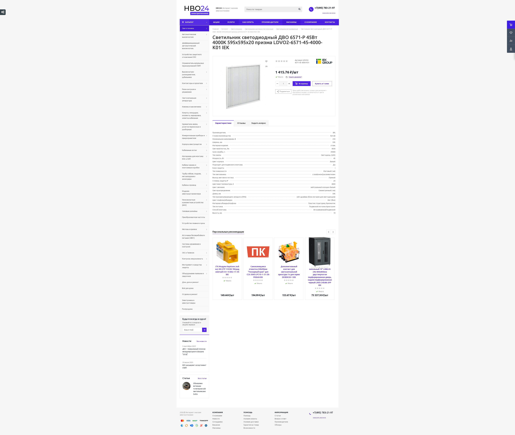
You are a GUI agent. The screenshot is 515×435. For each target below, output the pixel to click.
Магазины (291, 22)
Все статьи (202, 378)
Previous (329, 232)
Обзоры (278, 425)
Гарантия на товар (251, 425)
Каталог (189, 22)
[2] (279, 61)
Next (333, 232)
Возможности (249, 428)
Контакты (330, 22)
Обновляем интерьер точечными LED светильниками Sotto (199, 388)
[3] (281, 61)
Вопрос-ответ (280, 419)
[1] (276, 61)
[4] (284, 61)
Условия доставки (251, 422)
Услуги (231, 22)
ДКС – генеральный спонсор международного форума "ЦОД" (193, 351)
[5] (287, 61)
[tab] (223, 123)
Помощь (248, 412)
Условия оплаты (250, 419)
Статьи (278, 416)
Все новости (202, 341)
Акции (216, 22)
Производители (270, 22)
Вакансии (216, 425)
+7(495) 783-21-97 (325, 8)
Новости (216, 419)
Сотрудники (217, 422)
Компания (217, 412)
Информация (281, 412)
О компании (310, 22)
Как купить (248, 22)
